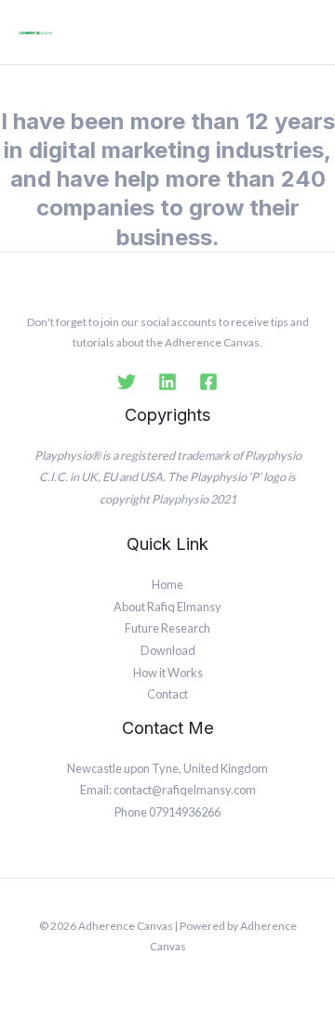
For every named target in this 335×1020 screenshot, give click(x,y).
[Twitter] (126, 382)
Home (167, 584)
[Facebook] (208, 382)
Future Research (167, 628)
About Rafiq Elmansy (167, 606)
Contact (167, 694)
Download (168, 650)
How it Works (168, 672)
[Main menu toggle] (304, 32)
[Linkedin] (167, 382)
